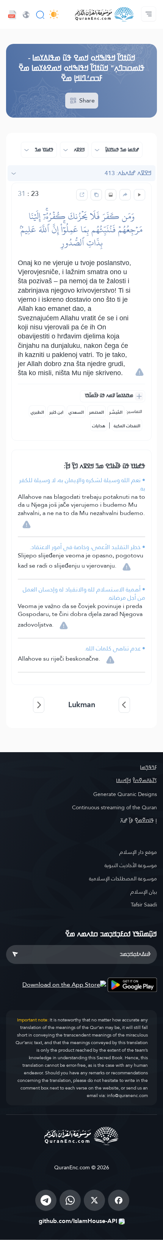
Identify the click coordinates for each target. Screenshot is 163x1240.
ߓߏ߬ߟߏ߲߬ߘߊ (148, 768)
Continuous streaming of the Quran (114, 807)
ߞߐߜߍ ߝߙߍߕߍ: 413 (128, 173)
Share (86, 100)
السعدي (76, 412)
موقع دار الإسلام (138, 852)
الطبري (37, 412)
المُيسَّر (115, 412)
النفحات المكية (127, 426)
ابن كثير (56, 412)
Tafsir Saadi (144, 904)
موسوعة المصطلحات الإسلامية (123, 878)
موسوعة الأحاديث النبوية (131, 865)
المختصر (96, 412)
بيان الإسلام (143, 892)
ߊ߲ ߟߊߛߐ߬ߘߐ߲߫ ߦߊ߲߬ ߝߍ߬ (138, 821)
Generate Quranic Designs (125, 794)
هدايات (98, 426)
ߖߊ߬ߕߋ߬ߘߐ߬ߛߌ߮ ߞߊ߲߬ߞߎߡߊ (136, 781)
